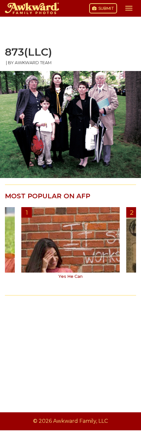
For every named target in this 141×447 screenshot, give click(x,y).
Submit (105, 8)
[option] (70, 245)
